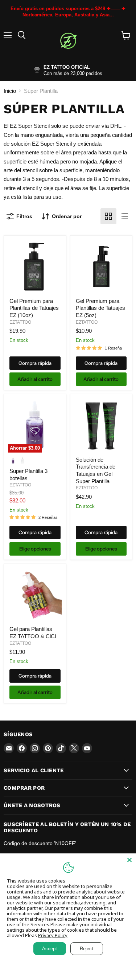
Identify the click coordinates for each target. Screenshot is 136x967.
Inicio (10, 91)
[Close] (129, 860)
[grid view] (108, 216)
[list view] (124, 216)
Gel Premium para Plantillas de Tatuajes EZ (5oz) (100, 308)
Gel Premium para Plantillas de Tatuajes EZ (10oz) (34, 308)
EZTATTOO (20, 322)
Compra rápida (34, 363)
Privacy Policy (52, 935)
